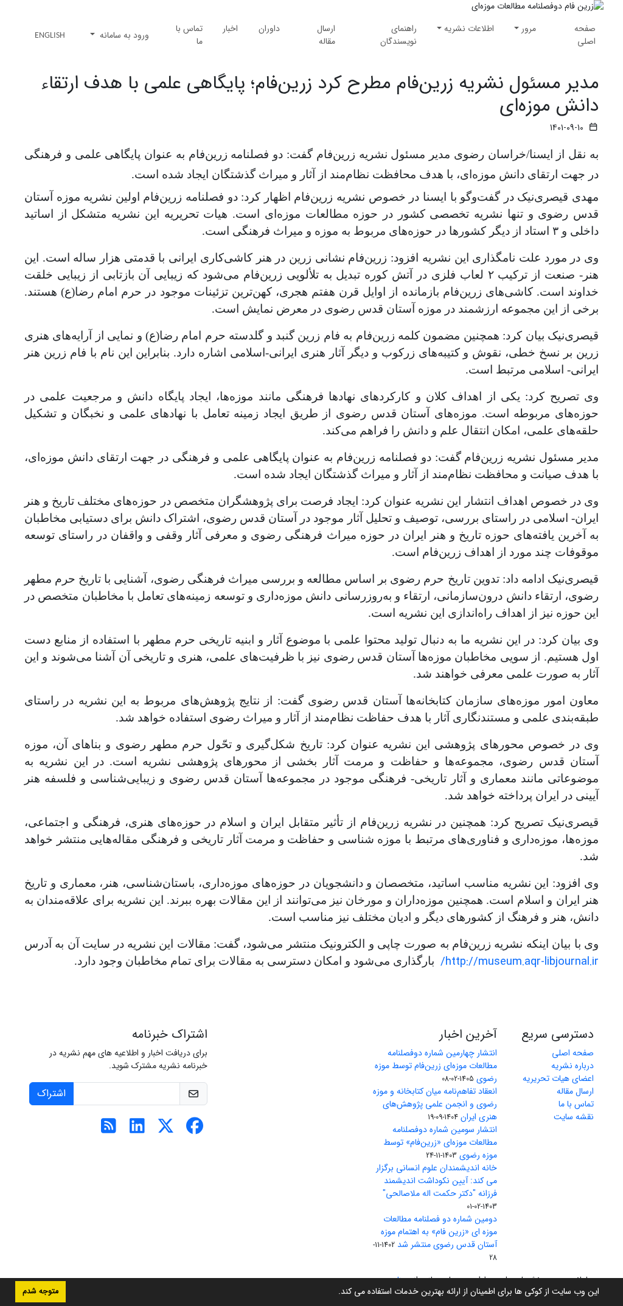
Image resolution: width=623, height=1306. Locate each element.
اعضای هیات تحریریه (558, 1078)
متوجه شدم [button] (40, 1291)
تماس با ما (189, 35)
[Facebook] (194, 1129)
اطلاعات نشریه (469, 28)
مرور (528, 28)
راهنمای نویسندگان (398, 35)
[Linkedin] (137, 1129)
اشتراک (51, 1093)
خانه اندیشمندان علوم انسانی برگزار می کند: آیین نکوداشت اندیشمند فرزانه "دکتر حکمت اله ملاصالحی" (436, 1180)
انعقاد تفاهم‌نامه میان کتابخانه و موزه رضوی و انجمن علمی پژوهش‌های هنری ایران (435, 1104)
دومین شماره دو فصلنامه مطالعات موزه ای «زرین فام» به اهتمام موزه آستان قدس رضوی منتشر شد (439, 1231)
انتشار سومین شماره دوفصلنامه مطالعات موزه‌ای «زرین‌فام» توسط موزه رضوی (440, 1142)
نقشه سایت (574, 1117)
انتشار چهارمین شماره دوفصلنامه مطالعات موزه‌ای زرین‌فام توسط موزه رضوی (436, 1065)
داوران (269, 28)
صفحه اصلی (585, 35)
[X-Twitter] (166, 1129)
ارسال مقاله (326, 35)
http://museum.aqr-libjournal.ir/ (519, 962)
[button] (334, 1292)
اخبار (230, 28)
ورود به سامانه (123, 35)
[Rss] (109, 1129)
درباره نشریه (572, 1065)
